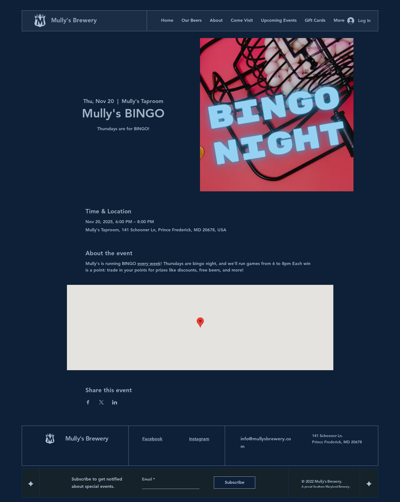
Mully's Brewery (74, 20)
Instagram (199, 438)
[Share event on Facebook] (88, 402)
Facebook (152, 438)
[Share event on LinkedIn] (114, 402)
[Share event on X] (101, 402)
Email (147, 479)
